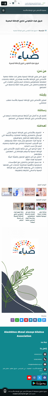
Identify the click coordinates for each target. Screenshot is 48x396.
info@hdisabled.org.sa (35, 364)
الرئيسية (41, 30)
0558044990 (38, 359)
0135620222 (38, 354)
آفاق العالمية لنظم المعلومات (20, 394)
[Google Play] (39, 383)
